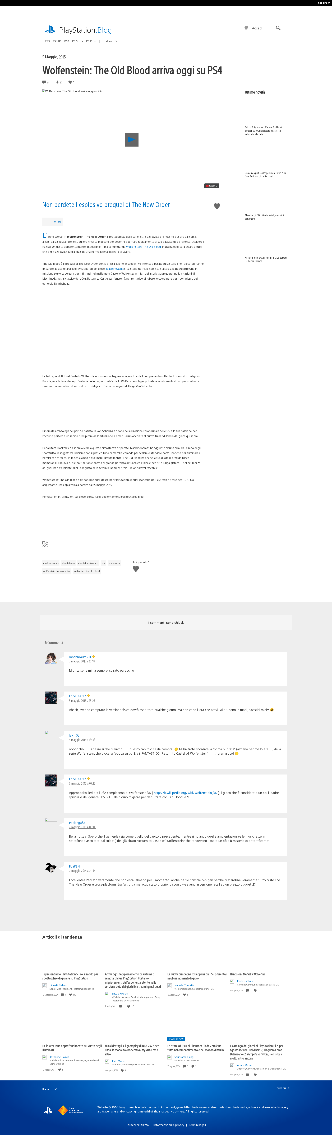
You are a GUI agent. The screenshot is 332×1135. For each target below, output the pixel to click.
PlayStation (85, 29)
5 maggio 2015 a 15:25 (82, 700)
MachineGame (115, 268)
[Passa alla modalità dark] (246, 28)
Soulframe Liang (183, 1056)
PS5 (47, 41)
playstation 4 (68, 563)
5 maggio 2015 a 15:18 (82, 661)
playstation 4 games (88, 563)
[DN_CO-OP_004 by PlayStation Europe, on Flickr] (123, 358)
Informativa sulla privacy (168, 1125)
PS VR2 (57, 41)
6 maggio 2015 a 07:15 (82, 783)
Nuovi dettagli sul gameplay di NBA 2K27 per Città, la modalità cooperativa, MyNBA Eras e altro (132, 1050)
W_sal (57, 221)
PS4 (66, 41)
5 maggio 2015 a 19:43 (82, 740)
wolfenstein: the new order (56, 571)
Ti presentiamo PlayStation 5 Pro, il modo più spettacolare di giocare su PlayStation (70, 976)
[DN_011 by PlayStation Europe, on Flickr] (123, 306)
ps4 (103, 563)
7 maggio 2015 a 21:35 (82, 871)
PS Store (77, 41)
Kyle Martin (118, 1061)
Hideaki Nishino (58, 985)
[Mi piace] (71, 994)
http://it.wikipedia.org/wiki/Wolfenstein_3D (185, 793)
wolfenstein (115, 563)
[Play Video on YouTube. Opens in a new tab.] (211, 185)
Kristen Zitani (245, 981)
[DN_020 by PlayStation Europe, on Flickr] (123, 332)
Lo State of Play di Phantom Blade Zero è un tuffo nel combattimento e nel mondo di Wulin (195, 1048)
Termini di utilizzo (137, 1125)
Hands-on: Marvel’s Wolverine (247, 974)
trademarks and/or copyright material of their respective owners (143, 1111)
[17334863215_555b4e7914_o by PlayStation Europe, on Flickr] (123, 409)
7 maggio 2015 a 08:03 (82, 827)
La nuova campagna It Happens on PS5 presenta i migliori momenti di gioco (197, 976)
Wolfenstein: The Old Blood (143, 246)
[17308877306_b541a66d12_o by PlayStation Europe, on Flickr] (123, 519)
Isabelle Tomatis (184, 985)
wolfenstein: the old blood (86, 571)
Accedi (257, 28)
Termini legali (197, 1125)
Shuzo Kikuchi (120, 993)
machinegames (51, 563)
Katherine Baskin (59, 1056)
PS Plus (91, 41)
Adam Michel (244, 1065)
